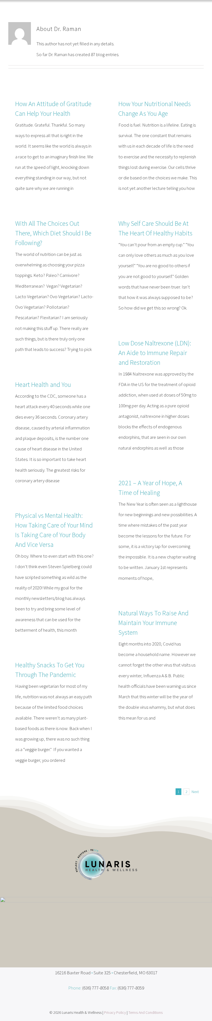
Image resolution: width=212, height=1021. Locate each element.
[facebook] (100, 1001)
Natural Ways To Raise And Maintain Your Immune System (153, 623)
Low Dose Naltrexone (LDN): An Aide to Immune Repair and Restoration (154, 353)
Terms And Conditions (145, 1012)
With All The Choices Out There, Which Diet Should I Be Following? (53, 233)
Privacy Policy (115, 1012)
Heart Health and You (43, 384)
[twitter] (111, 1001)
